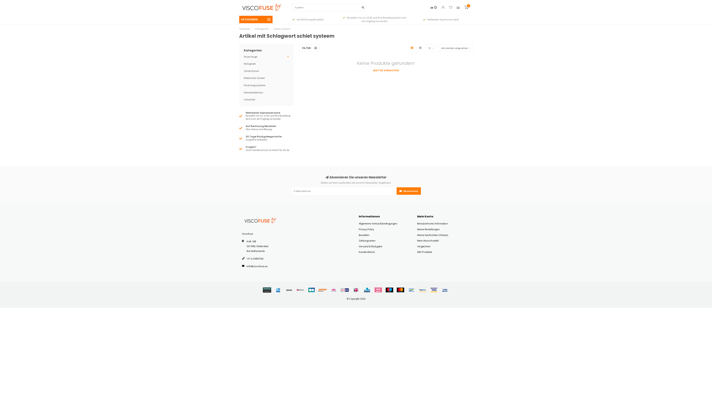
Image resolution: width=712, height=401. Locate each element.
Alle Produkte (424, 252)
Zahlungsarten (367, 240)
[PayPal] (422, 290)
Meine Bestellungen (428, 229)
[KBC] (367, 290)
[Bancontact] (411, 290)
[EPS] (333, 290)
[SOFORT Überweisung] (322, 290)
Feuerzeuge (250, 56)
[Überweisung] (289, 290)
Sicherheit (249, 99)
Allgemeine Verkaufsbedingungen (378, 223)
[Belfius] (300, 290)
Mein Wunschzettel (428, 240)
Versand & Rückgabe (370, 246)
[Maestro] (389, 290)
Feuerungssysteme (255, 85)
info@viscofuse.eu (257, 266)
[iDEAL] (356, 290)
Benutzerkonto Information (432, 223)
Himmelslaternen (253, 92)
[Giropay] (345, 290)
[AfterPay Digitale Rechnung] (267, 290)
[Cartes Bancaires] (311, 290)
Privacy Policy (366, 229)
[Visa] (434, 290)
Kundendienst (367, 252)
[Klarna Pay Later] (378, 290)
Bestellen (364, 235)
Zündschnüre (251, 71)
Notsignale (250, 63)
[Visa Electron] (445, 290)
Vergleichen (424, 246)
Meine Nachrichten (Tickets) (432, 235)
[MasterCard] (400, 290)
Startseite (244, 28)
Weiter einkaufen (386, 70)
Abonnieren (410, 191)
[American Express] (278, 290)
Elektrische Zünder (254, 78)
